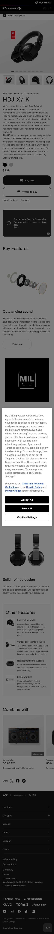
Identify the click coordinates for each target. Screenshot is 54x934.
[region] (27, 467)
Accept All (27, 499)
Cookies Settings (27, 517)
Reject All (27, 508)
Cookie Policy (34, 487)
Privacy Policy (13, 490)
